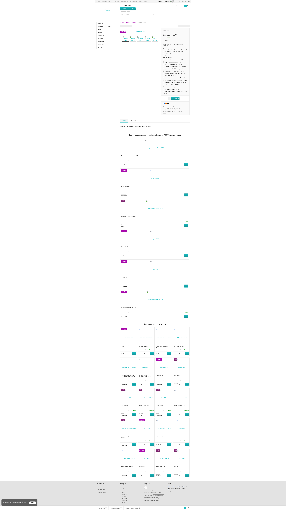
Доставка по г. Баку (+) (171, 89)
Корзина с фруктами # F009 (127, 345)
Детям (100, 47)
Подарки (100, 38)
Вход (180, 1)
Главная (122, 22)
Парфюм (100, 23)
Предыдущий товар (127, 25)
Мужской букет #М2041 (162, 436)
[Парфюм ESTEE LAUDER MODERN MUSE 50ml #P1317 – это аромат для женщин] (163, 336)
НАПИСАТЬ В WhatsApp (127, 8)
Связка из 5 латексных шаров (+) (174, 59)
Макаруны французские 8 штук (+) (175, 82)
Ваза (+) (167, 53)
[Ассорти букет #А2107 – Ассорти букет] (181, 397)
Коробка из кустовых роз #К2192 (128, 436)
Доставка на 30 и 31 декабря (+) (174, 69)
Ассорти (175, 106)
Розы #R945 (177, 466)
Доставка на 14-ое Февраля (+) (174, 71)
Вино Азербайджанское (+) (173, 64)
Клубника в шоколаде (104, 26)
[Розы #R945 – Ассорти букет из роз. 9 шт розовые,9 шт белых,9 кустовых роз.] (181, 457)
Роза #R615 (142, 436)
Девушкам (101, 41)
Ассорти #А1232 (160, 466)
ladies (171, 111)
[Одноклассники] (166, 103)
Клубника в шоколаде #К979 (129, 216)
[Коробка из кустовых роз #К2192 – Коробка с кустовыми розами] (128, 427)
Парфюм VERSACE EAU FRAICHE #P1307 (145, 345)
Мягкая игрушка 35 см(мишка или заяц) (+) (175, 92)
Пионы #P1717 (160, 375)
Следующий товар (183, 25)
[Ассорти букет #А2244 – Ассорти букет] (128, 457)
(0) (128, 160)
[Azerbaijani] (171, 1)
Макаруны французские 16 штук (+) (175, 49)
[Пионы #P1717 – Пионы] (163, 366)
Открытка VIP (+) (170, 75)
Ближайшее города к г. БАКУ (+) (174, 78)
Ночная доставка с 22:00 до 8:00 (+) (175, 80)
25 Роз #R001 (124, 277)
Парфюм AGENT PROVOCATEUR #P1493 (145, 376)
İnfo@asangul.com (125, 11)
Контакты (134, 1)
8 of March (179, 111)
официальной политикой (158, 494)
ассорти (167, 108)
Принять (33, 502)
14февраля (175, 108)
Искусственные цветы (107, 1)
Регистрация (187, 1)
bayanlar (168, 111)
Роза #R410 (142, 466)
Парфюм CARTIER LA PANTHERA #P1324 (179, 345)
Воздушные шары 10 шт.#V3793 (129, 156)
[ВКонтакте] (164, 103)
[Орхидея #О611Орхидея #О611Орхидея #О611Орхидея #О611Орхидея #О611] (140, 31)
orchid (171, 108)
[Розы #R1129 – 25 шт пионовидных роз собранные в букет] (128, 397)
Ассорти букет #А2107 (180, 405)
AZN (161, 1)
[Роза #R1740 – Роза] (164, 397)
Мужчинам (101, 44)
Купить (177, 98)
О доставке (116, 1)
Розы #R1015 (177, 375)
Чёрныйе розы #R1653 (145, 405)
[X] (168, 103)
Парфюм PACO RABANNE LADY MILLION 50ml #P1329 (128, 376)
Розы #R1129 (124, 405)
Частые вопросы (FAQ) (126, 1)
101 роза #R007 (125, 186)
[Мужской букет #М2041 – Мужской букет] (163, 427)
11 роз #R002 (124, 247)
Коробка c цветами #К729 (128, 307)
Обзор (124, 120)
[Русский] (174, 1)
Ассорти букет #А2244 (127, 466)
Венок (99, 29)
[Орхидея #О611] (125, 38)
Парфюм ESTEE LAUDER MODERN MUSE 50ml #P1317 (163, 346)
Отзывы (140, 1)
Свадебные (101, 35)
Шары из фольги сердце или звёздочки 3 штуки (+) (174, 56)
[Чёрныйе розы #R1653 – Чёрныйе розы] (146, 397)
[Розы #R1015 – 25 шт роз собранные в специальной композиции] (181, 366)
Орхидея (134, 22)
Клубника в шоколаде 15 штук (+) (175, 66)
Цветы (100, 32)
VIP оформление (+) (171, 87)
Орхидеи (173, 109)
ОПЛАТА (98, 1)
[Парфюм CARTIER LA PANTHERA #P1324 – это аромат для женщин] (181, 336)
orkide (175, 111)
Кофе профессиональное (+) (173, 62)
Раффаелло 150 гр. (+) (171, 84)
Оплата (145, 1)
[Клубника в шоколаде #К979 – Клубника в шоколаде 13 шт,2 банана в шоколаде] (154, 207)
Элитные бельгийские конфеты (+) (175, 73)
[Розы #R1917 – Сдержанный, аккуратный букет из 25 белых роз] (181, 427)
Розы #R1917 (177, 436)
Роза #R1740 (159, 405)
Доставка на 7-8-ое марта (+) (173, 51)
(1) (128, 221)
